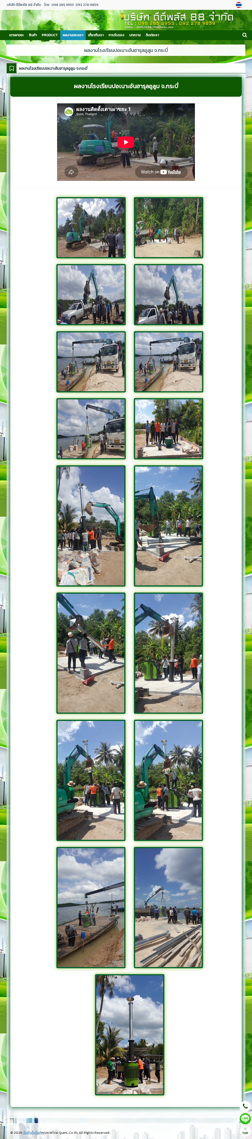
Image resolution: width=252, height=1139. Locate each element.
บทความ (135, 35)
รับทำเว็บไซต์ (32, 1132)
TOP (245, 1133)
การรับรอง (116, 35)
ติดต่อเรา (152, 35)
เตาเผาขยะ (16, 35)
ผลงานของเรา (73, 35)
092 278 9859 (87, 4)
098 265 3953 (62, 4)
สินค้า (33, 35)
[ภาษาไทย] (239, 5)
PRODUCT (50, 35)
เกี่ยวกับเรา (96, 35)
